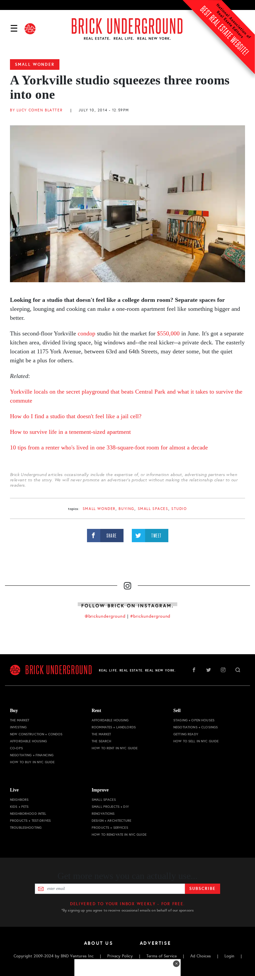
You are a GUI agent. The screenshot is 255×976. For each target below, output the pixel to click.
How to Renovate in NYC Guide (119, 834)
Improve (100, 790)
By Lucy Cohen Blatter (36, 110)
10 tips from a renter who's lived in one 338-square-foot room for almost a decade (109, 447)
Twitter (208, 670)
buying (126, 509)
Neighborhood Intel (28, 813)
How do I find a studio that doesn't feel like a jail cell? (75, 416)
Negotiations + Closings (195, 727)
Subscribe (202, 888)
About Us (98, 943)
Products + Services (110, 827)
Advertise (155, 943)
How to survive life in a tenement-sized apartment (70, 431)
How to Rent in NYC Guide (114, 748)
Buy (14, 710)
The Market (19, 720)
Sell (177, 710)
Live (14, 790)
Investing (18, 727)
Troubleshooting (26, 827)
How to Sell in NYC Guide (195, 741)
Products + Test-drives (30, 820)
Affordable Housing (28, 741)
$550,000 (169, 333)
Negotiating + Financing (31, 755)
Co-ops (16, 748)
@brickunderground (105, 616)
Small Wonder (34, 64)
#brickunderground (150, 616)
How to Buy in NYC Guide (32, 762)
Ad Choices (200, 956)
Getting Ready (185, 734)
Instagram (223, 670)
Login (229, 956)
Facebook (194, 670)
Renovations (103, 813)
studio (179, 509)
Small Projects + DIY (110, 806)
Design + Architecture (111, 820)
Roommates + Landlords (114, 727)
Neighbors (19, 799)
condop (86, 333)
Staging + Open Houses (193, 720)
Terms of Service (161, 956)
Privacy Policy (120, 956)
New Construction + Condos (36, 734)
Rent (96, 710)
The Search (101, 741)
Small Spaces (153, 509)
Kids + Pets (19, 806)
